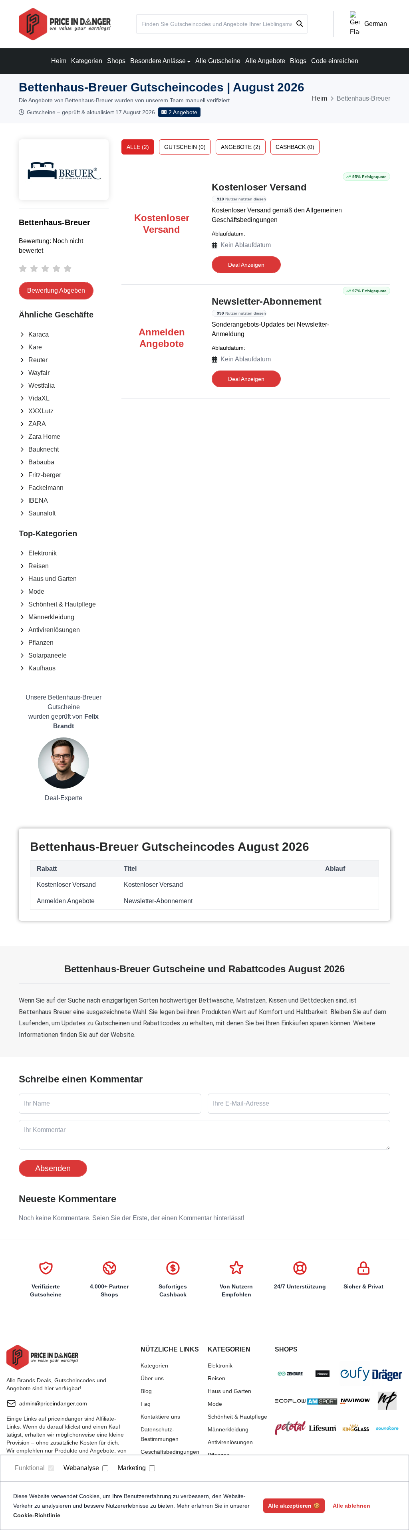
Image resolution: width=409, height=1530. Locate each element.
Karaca (38, 334)
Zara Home (44, 436)
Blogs (298, 60)
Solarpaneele (47, 655)
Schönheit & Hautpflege (62, 604)
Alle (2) (138, 147)
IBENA (38, 500)
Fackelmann (46, 487)
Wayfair (39, 372)
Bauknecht (43, 449)
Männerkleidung (51, 617)
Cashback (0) (295, 147)
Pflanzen (41, 642)
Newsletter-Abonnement (267, 301)
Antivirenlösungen (54, 629)
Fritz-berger (44, 475)
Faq (146, 1404)
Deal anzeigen (246, 265)
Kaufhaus (42, 668)
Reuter (38, 360)
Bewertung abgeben (56, 290)
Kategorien (86, 60)
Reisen (38, 566)
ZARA (37, 423)
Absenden (53, 1168)
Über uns (152, 1378)
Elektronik (42, 553)
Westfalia (41, 385)
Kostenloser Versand (259, 187)
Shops (116, 60)
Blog (146, 1391)
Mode (36, 591)
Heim (58, 60)
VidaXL (39, 398)
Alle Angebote (265, 60)
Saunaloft (42, 513)
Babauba (41, 462)
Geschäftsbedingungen (170, 1452)
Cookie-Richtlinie (36, 1515)
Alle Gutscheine (217, 60)
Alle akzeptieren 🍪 (294, 1505)
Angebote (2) (240, 147)
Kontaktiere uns (160, 1416)
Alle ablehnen (351, 1505)
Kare (35, 347)
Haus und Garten (52, 578)
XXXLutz (41, 411)
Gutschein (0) (185, 147)
